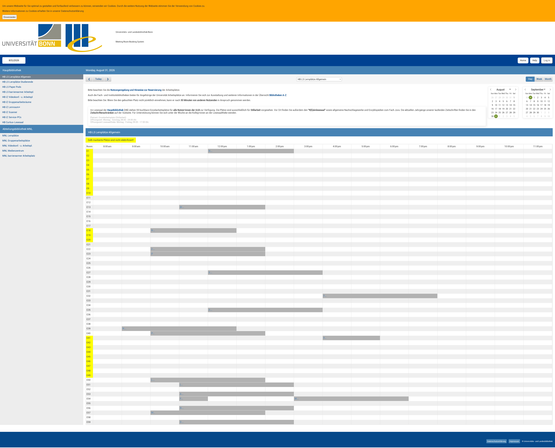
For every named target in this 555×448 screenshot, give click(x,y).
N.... (210, 151)
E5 (88, 169)
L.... (153, 379)
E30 (88, 286)
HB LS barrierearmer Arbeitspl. (18, 92)
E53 (88, 394)
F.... (324, 295)
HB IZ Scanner (9, 112)
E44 (88, 352)
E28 (88, 277)
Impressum (514, 441)
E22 (88, 249)
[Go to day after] (107, 79)
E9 (88, 188)
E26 (88, 267)
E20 (88, 239)
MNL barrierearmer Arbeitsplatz (18, 155)
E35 (88, 310)
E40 (88, 333)
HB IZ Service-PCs (11, 117)
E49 (88, 375)
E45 (88, 356)
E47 (88, 366)
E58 (88, 417)
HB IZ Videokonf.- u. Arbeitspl (17, 97)
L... (181, 384)
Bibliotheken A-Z (277, 95)
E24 (88, 258)
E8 (88, 183)
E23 (88, 253)
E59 (88, 422)
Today (98, 79)
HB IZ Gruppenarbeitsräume (16, 102)
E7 (88, 179)
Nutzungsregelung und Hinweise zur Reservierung (135, 90)
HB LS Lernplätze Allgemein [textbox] (312, 79)
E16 (88, 221)
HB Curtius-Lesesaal (12, 122)
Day (530, 79)
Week (539, 79)
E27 (88, 272)
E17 (88, 225)
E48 (88, 370)
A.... (181, 394)
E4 (88, 165)
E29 (88, 282)
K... (324, 337)
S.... (210, 272)
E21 (88, 244)
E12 (88, 202)
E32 (88, 296)
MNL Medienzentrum (13, 150)
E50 (88, 380)
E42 (88, 342)
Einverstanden (10, 17)
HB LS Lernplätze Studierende (17, 82)
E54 (88, 398)
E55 (88, 403)
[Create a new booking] (107, 151)
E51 (88, 384)
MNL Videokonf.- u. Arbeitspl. (17, 145)
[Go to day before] (89, 79)
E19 (88, 235)
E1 (88, 151)
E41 (88, 338)
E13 (88, 207)
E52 (88, 389)
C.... (153, 249)
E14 (88, 211)
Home (523, 60)
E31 (88, 291)
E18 (88, 230)
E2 (88, 155)
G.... (182, 422)
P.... (152, 333)
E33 (88, 300)
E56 (88, 408)
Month (548, 79)
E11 (88, 197)
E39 (88, 328)
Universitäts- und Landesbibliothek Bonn (134, 32)
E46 (88, 361)
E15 (88, 216)
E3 (88, 160)
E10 (88, 193)
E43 (88, 347)
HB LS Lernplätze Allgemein (16, 76)
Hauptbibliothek (115, 110)
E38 (88, 324)
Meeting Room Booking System (130, 42)
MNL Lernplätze (10, 135)
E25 (88, 263)
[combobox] (319, 79)
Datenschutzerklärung (72, 11)
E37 (88, 319)
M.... (182, 207)
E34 (88, 305)
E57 (88, 412)
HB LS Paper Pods (11, 87)
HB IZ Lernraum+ (11, 107)
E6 (88, 174)
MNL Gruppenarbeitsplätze (16, 140)
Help (534, 60)
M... (153, 412)
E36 (88, 314)
